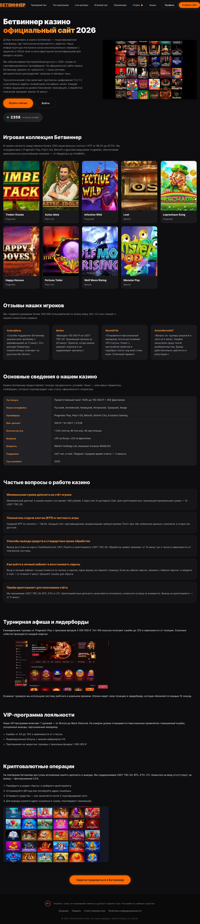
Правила (76, 911)
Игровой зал (101, 5)
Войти (46, 103)
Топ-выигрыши (61, 5)
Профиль (169, 5)
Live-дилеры (81, 5)
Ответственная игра (94, 911)
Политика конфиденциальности (124, 911)
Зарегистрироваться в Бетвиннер (100, 880)
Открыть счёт (189, 5)
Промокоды (120, 5)
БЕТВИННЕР (12, 4)
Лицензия (64, 911)
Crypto (138, 5)
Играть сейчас (18, 103)
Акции (152, 5)
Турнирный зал (39, 5)
